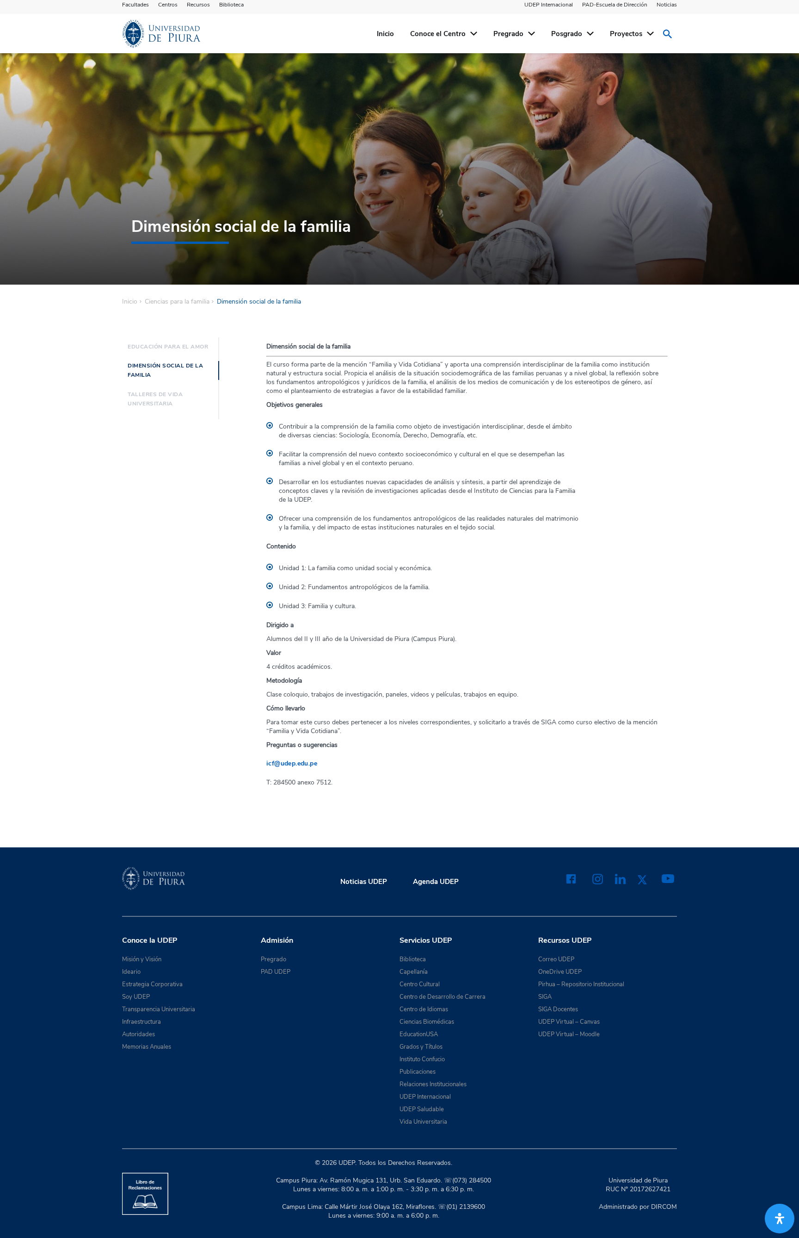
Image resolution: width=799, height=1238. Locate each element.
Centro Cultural (420, 984)
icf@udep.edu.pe (291, 763)
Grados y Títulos (421, 1047)
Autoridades (138, 1034)
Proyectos (626, 33)
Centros (168, 4)
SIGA (545, 997)
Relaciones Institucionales (433, 1084)
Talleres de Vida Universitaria (155, 399)
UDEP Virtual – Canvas (569, 1022)
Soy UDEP (136, 997)
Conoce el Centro (438, 33)
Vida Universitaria (423, 1122)
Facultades (135, 4)
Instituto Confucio (422, 1059)
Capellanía (414, 972)
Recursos (198, 4)
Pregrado (508, 33)
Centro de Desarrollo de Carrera (443, 997)
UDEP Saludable (422, 1109)
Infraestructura (141, 1022)
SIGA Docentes (558, 1009)
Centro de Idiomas (424, 1009)
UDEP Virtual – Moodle (569, 1034)
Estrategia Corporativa (152, 984)
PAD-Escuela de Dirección (614, 4)
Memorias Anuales (146, 1047)
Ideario (131, 972)
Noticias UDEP (363, 881)
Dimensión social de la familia (165, 370)
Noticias (667, 4)
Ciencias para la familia (177, 302)
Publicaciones (418, 1072)
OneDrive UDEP (560, 972)
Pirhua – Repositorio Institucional (581, 984)
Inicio (385, 33)
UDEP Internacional (548, 4)
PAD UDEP (275, 972)
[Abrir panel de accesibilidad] (779, 1218)
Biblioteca (231, 4)
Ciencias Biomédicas (427, 1022)
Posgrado (566, 33)
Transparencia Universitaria (158, 1009)
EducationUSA (419, 1034)
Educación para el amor (168, 346)
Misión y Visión (141, 959)
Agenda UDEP (436, 881)
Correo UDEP (556, 959)
